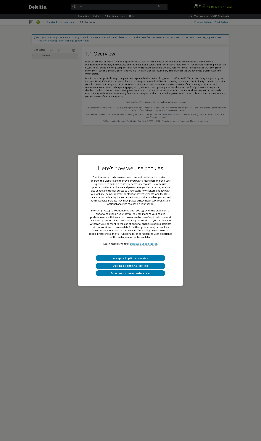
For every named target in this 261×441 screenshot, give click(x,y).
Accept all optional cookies (130, 258)
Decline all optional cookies (130, 266)
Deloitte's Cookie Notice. (144, 243)
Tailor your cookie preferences (131, 273)
